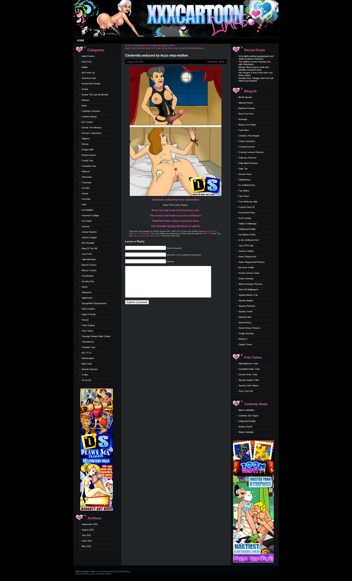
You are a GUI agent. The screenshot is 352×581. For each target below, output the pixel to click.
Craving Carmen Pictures (251, 152)
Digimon (86, 138)
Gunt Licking (245, 218)
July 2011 (86, 535)
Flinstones (87, 177)
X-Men (85, 375)
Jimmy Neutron (89, 232)
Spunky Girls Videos (249, 385)
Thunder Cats (88, 347)
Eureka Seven (89, 155)
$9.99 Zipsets (245, 97)
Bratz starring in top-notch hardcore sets (175, 210)
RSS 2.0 (207, 233)
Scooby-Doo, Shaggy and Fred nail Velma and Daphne (256, 79)
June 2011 (87, 541)
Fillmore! (86, 171)
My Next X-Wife (246, 267)
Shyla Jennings (246, 278)
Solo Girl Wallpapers (248, 289)
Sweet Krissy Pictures (249, 328)
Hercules (86, 199)
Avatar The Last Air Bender (95, 94)
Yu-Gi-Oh (86, 380)
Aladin (85, 67)
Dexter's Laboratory (91, 133)
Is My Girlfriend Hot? (249, 240)
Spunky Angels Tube (249, 380)
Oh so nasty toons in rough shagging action (151, 45)
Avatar (85, 89)
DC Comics (87, 122)
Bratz (84, 105)
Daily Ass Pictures (247, 157)
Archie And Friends (91, 83)
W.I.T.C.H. (87, 353)
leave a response (141, 236)
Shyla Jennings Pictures (250, 284)
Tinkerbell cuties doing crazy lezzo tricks (175, 221)
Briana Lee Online (247, 124)
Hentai (85, 193)
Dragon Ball (87, 149)
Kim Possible (88, 243)
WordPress (124, 571)
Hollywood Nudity (247, 229)
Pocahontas (88, 276)
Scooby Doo (88, 281)
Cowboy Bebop (89, 116)
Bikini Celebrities (247, 410)
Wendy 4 (243, 339)
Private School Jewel (249, 273)
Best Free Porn (246, 113)
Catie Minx (244, 130)
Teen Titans (87, 331)
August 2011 (88, 530)
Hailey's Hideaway (248, 223)
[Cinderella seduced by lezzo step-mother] (175, 195)
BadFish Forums (247, 108)
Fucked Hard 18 (247, 207)
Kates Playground (247, 256)
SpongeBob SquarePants (94, 303)
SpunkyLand (245, 317)
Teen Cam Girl (246, 391)
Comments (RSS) (102, 574)
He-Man (86, 188)
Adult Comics (88, 56)
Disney (85, 144)
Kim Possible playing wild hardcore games (175, 226)
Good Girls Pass (247, 212)
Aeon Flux (87, 61)
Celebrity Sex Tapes (248, 415)
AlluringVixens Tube (248, 363)
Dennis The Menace (92, 127)
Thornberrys (88, 342)
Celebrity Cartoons (91, 111)
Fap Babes (244, 190)
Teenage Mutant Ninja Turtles (96, 336)
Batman (85, 100)
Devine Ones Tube (248, 374)
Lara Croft (87, 254)
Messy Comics (89, 270)
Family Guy (87, 160)
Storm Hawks (88, 309)
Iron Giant (86, 221)
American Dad (89, 78)
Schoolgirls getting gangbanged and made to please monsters (256, 57)
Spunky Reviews (247, 306)
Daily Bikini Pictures (248, 163)
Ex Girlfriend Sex (247, 185)
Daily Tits (243, 168)
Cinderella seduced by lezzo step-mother (175, 199)
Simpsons (86, 292)
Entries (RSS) (82, 574)
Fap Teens (244, 196)
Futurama (86, 182)
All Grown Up (88, 72)
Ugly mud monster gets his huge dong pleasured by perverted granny (163, 48)
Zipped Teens (245, 344)
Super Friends (89, 314)
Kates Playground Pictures (252, 262)
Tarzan (85, 320)
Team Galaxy (88, 325)
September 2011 (90, 524)
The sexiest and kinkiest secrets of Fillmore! (175, 215)
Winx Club (87, 364)
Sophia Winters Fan (248, 295)
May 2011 (86, 546)
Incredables (87, 210)
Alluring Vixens (246, 103)
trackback (157, 236)
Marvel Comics (89, 265)
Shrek (85, 287)
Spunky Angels (246, 300)
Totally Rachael (246, 333)
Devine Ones (245, 174)
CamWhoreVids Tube (249, 369)
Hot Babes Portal (247, 234)
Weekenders (88, 358)
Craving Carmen (247, 146)
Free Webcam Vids (248, 201)
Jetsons (86, 226)
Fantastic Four (89, 166)
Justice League (89, 237)
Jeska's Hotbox (246, 251)
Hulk (84, 204)
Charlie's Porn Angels (249, 135)
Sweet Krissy (245, 322)
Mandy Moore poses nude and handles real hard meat (254, 68)
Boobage (243, 119)
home (80, 40)
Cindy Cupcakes (247, 141)
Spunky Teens (246, 311)
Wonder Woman (90, 369)
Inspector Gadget (90, 215)
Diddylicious (244, 179)
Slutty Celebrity (246, 432)
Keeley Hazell (245, 426)
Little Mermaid (88, 259)
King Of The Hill (89, 248)
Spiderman (87, 298)
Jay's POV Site (246, 245)
